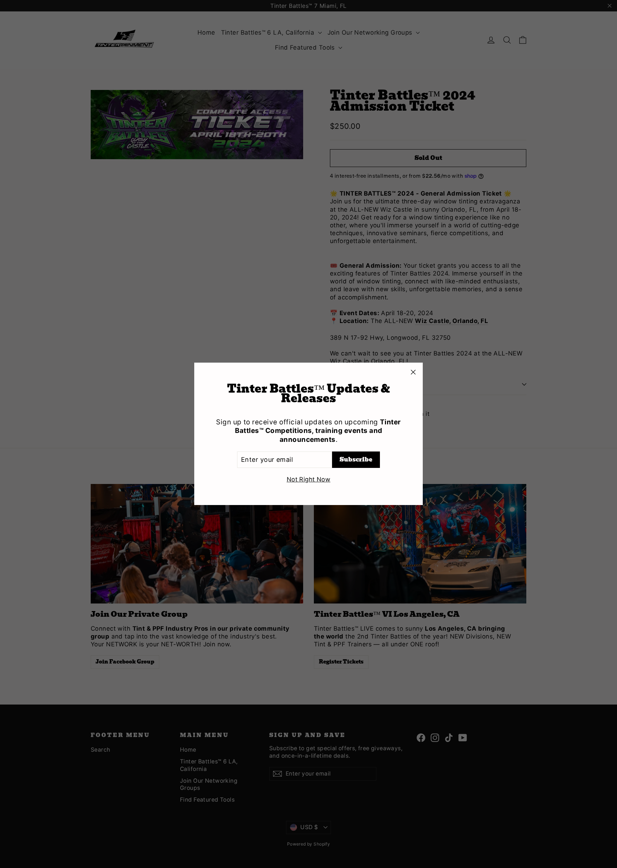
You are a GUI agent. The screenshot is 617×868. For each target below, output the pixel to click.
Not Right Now (309, 479)
